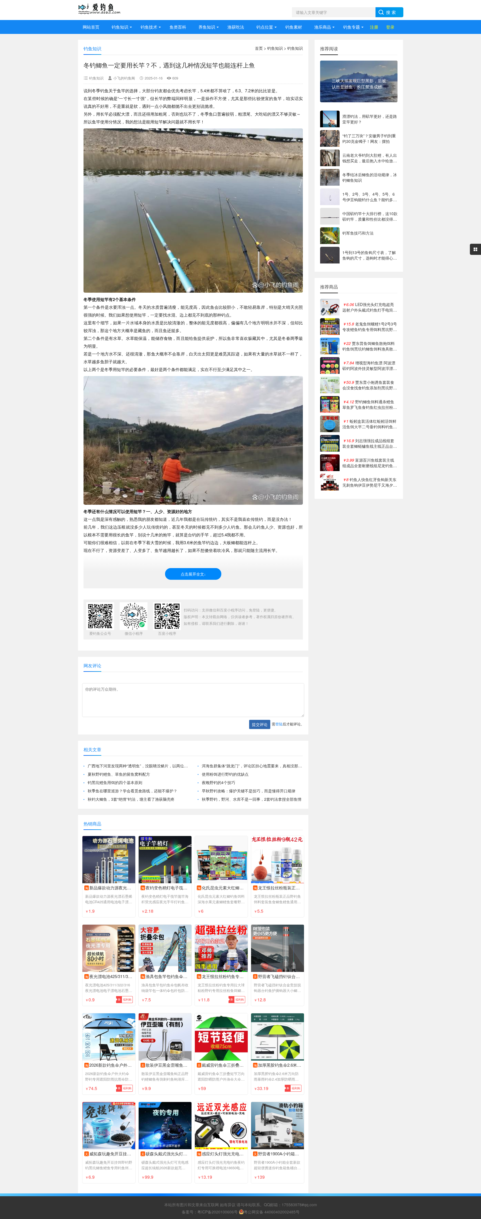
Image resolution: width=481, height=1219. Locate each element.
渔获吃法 (235, 27)
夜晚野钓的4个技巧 (218, 782)
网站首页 (91, 27)
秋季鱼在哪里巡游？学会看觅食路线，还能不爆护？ (132, 790)
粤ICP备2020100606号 (217, 1212)
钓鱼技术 (149, 27)
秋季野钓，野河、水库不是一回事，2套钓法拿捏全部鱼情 (251, 799)
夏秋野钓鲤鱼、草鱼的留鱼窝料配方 (119, 774)
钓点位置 (264, 27)
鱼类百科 (178, 27)
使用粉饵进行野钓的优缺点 (225, 774)
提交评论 (260, 724)
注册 (374, 27)
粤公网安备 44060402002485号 (272, 1211)
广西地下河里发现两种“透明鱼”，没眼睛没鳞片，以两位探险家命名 (138, 765)
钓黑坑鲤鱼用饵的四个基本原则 (115, 782)
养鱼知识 (206, 27)
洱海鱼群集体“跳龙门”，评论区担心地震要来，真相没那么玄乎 (252, 765)
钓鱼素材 (293, 27)
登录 (390, 27)
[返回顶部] (469, 1091)
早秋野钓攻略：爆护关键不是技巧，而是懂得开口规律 (248, 790)
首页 (259, 48)
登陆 (279, 724)
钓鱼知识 (120, 27)
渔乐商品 (322, 27)
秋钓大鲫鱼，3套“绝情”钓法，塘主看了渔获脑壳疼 (131, 799)
